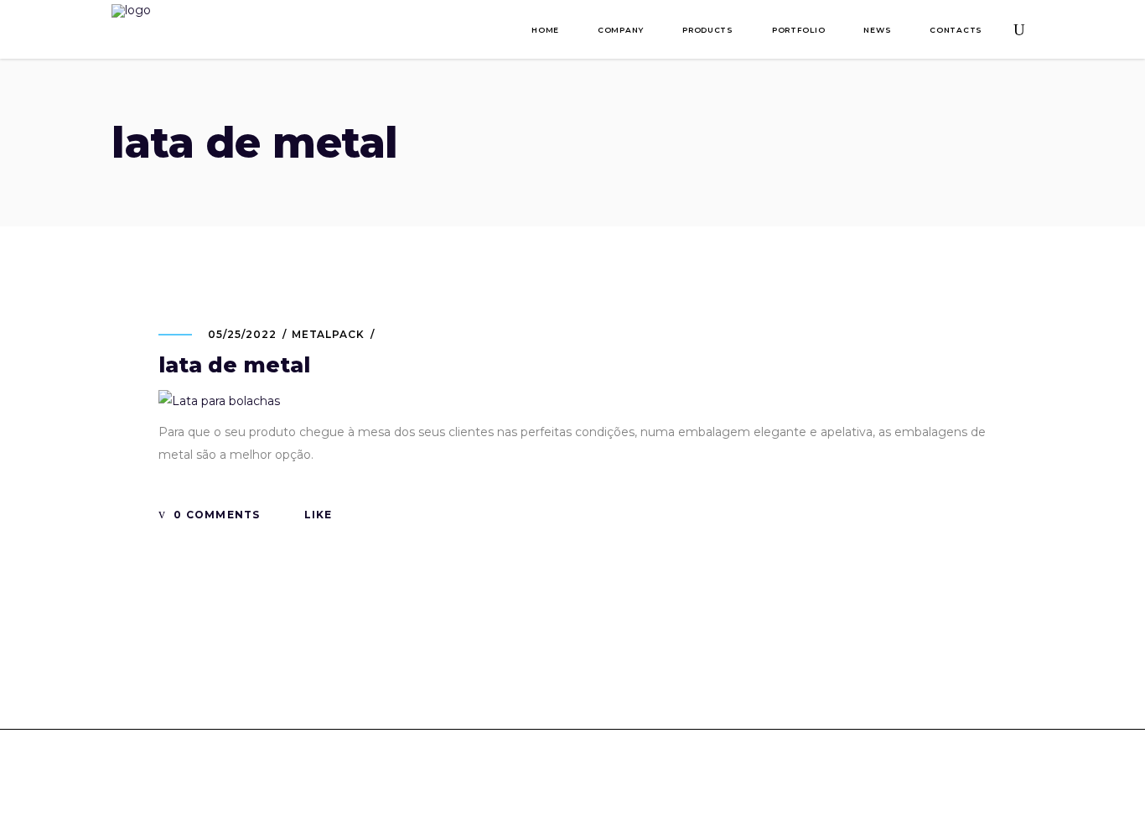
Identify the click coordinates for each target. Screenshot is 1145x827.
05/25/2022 (242, 334)
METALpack (328, 334)
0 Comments (215, 514)
